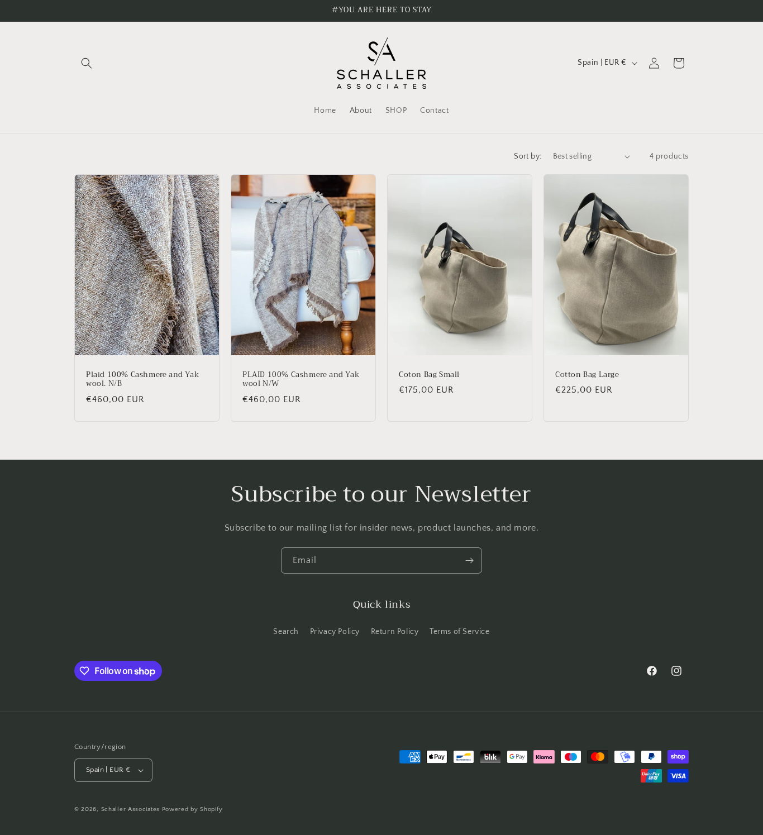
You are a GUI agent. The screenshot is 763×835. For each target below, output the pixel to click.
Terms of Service (460, 631)
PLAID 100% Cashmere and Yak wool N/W (300, 379)
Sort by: (527, 156)
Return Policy (395, 631)
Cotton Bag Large (587, 374)
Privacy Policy (335, 631)
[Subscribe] (469, 560)
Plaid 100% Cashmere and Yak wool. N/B (142, 379)
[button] (86, 63)
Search (286, 631)
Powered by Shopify (192, 809)
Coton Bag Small (429, 374)
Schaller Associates (130, 809)
